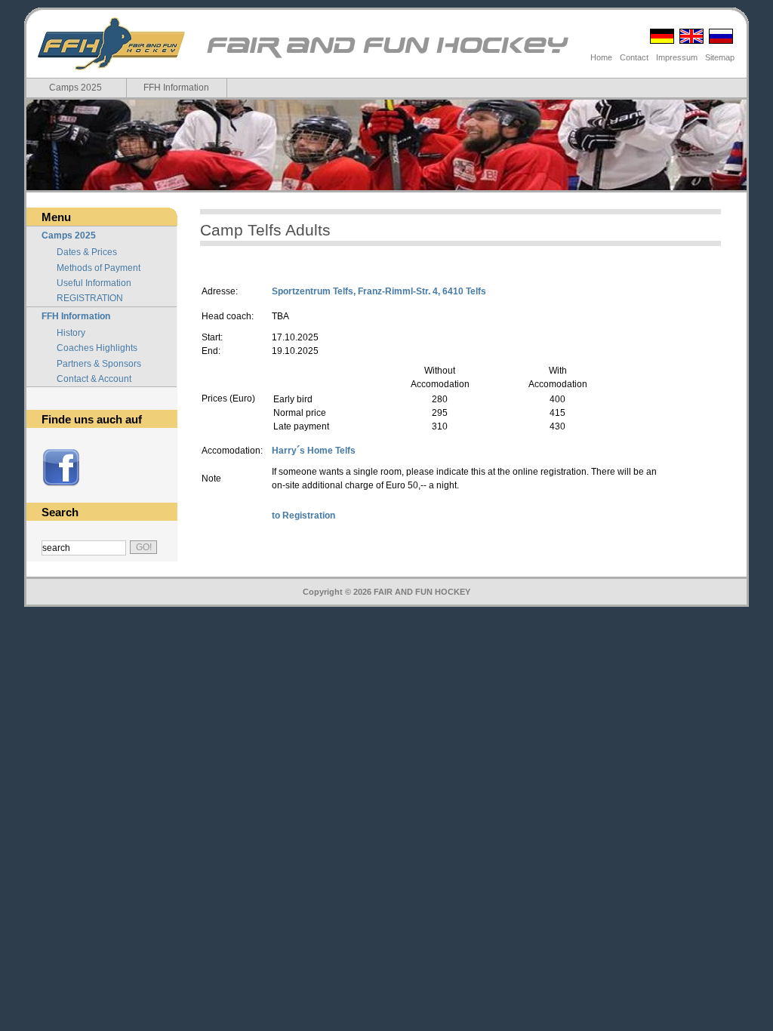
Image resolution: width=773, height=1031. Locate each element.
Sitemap (720, 57)
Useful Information (94, 283)
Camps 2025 (75, 87)
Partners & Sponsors (99, 364)
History (71, 333)
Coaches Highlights (97, 348)
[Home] (111, 43)
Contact (634, 57)
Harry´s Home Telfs (314, 450)
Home (601, 57)
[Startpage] (386, 57)
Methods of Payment (98, 268)
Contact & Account (94, 379)
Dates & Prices (87, 252)
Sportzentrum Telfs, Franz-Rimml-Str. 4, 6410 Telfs (379, 291)
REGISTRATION (90, 298)
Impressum (677, 57)
